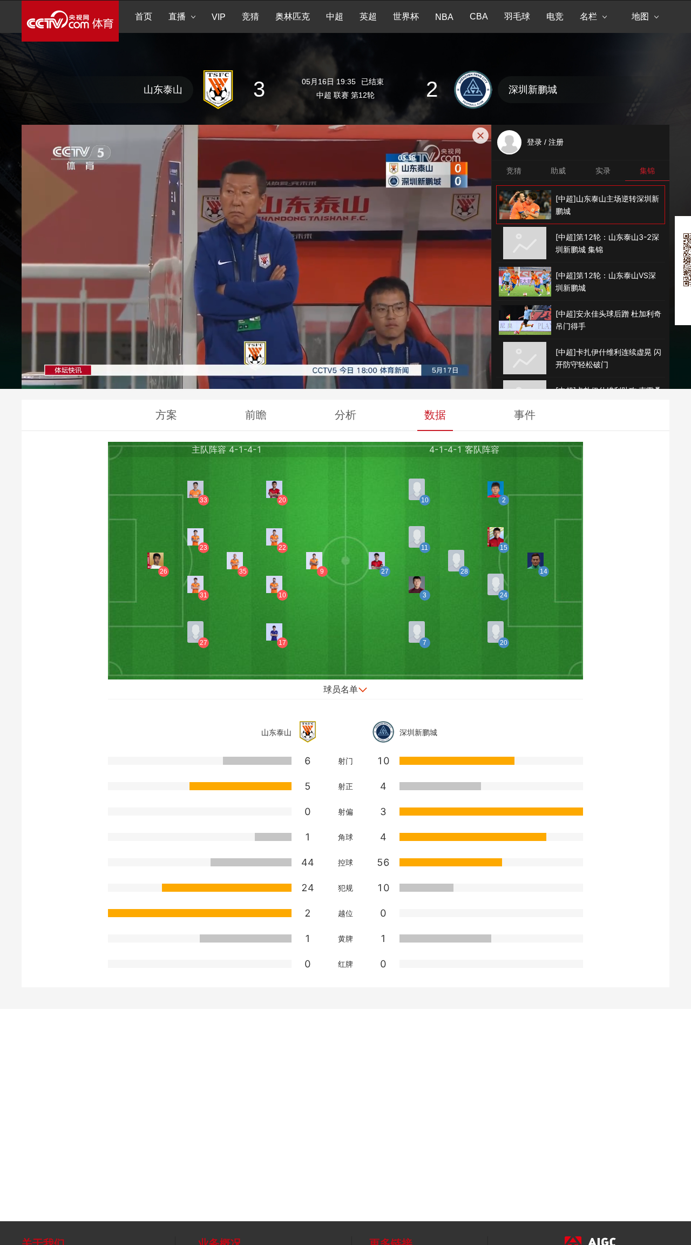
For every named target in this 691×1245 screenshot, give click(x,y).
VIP (219, 17)
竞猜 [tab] (513, 170)
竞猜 (250, 16)
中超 (334, 16)
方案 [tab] (166, 414)
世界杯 (406, 16)
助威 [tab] (558, 170)
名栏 (588, 16)
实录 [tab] (603, 170)
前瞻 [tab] (256, 414)
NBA (444, 17)
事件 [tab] (525, 414)
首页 (143, 16)
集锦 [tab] (647, 170)
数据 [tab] (435, 414)
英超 (368, 16)
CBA (479, 16)
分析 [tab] (345, 414)
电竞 (555, 16)
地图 (640, 16)
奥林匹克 (292, 16)
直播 (177, 16)
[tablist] (580, 170)
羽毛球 (517, 16)
